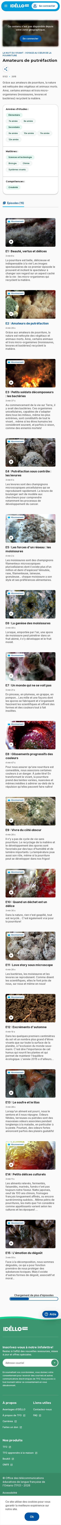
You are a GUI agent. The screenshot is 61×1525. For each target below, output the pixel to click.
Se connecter (47, 5)
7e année (13, 121)
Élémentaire (14, 115)
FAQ (42, 1415)
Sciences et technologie (20, 157)
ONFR (18, 1464)
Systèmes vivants (17, 169)
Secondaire (14, 127)
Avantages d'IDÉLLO (14, 1409)
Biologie (13, 163)
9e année (13, 133)
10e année (29, 133)
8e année (28, 121)
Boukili (18, 1458)
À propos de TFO (14, 1415)
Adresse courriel (13, 1364)
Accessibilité (10, 1492)
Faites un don (14, 1427)
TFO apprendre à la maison (18, 1452)
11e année (44, 133)
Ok (32, 1516)
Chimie (26, 163)
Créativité (13, 187)
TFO (18, 1446)
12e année (14, 139)
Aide (51, 1314)
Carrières (14, 1421)
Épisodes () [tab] (13, 203)
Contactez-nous (42, 1409)
